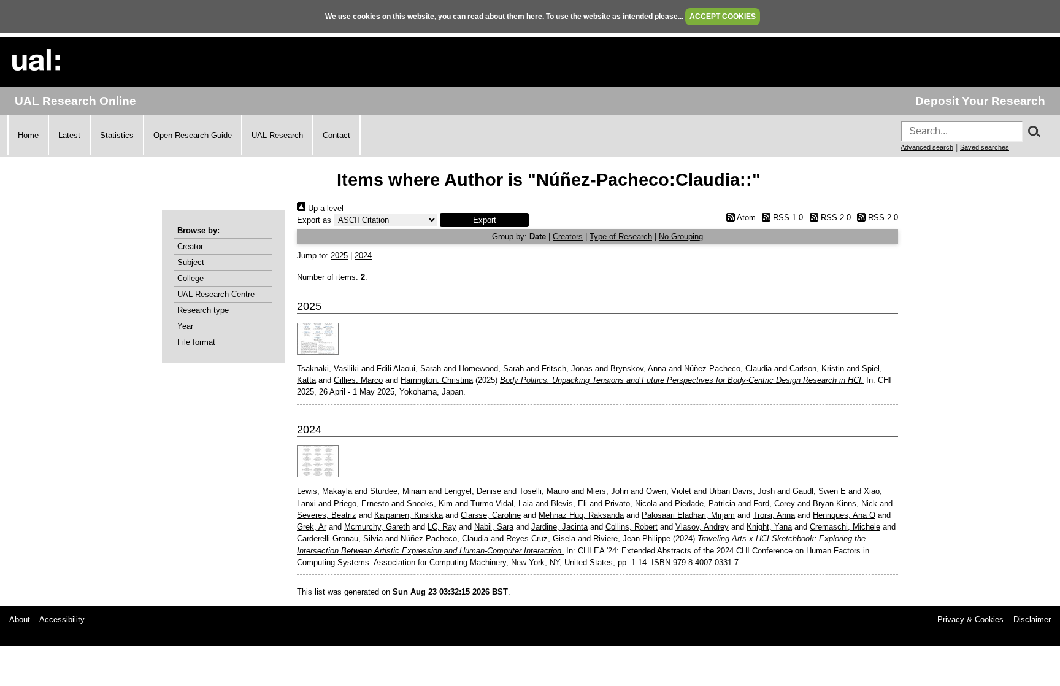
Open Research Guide (192, 135)
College (190, 278)
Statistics (117, 135)
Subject (190, 262)
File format (196, 342)
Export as (314, 220)
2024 (363, 255)
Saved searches (984, 147)
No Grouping (681, 236)
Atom (745, 217)
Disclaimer (1032, 619)
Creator (190, 246)
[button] (484, 220)
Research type (203, 310)
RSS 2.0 (834, 217)
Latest (69, 135)
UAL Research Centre (216, 294)
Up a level (324, 208)
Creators (568, 236)
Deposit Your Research (980, 100)
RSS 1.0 (786, 217)
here (534, 16)
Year (185, 326)
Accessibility (62, 619)
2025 (339, 255)
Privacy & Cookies (970, 619)
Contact (336, 135)
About (19, 619)
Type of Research (621, 236)
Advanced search (927, 147)
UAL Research (277, 135)
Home (28, 135)
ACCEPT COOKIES (722, 16)
